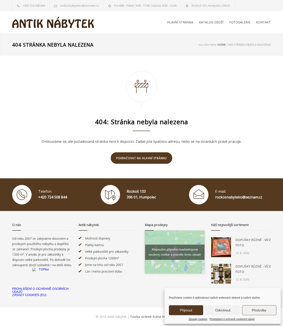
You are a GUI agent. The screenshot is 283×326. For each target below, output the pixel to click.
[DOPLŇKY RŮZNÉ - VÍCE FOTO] (221, 247)
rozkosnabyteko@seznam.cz (238, 197)
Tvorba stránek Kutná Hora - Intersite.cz (158, 317)
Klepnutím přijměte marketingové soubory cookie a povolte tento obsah (175, 252)
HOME (222, 45)
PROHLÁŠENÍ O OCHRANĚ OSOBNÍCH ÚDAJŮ (40, 290)
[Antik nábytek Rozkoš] (53, 22)
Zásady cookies (198, 319)
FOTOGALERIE (239, 22)
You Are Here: (208, 45)
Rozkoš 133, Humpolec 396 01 (210, 6)
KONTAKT (263, 22)
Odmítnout (222, 310)
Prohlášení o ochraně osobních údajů (232, 319)
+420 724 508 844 (34, 6)
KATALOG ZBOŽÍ (211, 22)
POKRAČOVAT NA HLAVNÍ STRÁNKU (141, 158)
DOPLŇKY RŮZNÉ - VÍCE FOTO (253, 242)
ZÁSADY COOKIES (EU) (29, 295)
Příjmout (186, 310)
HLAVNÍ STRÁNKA (180, 22)
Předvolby (259, 310)
